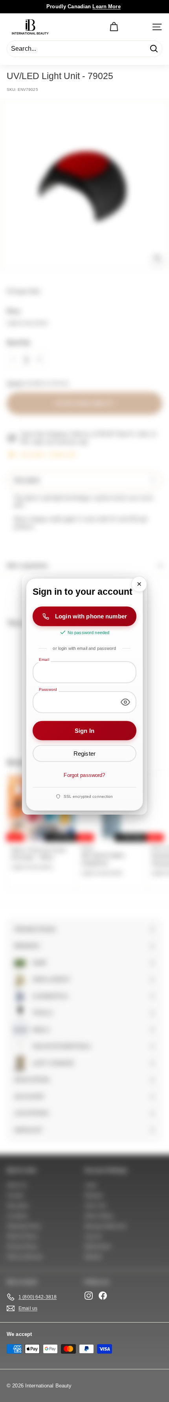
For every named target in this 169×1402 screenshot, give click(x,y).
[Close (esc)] (139, 584)
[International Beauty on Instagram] (88, 1295)
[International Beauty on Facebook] (103, 1295)
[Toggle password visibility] (125, 702)
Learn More (106, 6)
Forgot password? (84, 775)
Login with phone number (91, 616)
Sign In (84, 730)
